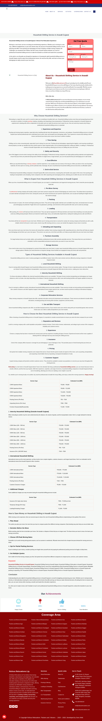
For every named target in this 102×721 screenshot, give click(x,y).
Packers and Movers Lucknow (59, 648)
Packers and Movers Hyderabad (59, 636)
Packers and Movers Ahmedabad (18, 619)
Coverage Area (78, 11)
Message (70, 60)
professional (14, 191)
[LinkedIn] (92, 5)
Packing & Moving (45, 682)
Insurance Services (46, 702)
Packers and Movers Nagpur (78, 628)
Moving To (83, 54)
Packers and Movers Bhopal (16, 644)
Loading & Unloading (46, 686)
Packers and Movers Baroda (16, 640)
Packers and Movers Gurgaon (59, 623)
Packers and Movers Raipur (78, 648)
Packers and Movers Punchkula (39, 660)
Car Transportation (46, 694)
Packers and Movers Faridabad (39, 648)
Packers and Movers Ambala (16, 628)
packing (30, 121)
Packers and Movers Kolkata (58, 640)
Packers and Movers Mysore (78, 619)
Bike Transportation (46, 690)
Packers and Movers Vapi (16, 660)
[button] (4, 717)
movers (21, 212)
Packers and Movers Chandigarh (40, 628)
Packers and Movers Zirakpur (39, 656)
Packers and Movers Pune (78, 644)
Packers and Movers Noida (78, 636)
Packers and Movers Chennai (39, 632)
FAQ (59, 682)
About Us (52, 11)
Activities (68, 11)
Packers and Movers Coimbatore (40, 640)
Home (46, 11)
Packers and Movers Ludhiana (59, 644)
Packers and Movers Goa (58, 619)
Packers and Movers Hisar (58, 632)
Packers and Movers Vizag (58, 660)
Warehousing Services (47, 698)
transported (24, 221)
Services (60, 11)
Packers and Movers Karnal (38, 652)
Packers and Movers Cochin (38, 636)
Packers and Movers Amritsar (17, 632)
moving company (31, 163)
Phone (82, 44)
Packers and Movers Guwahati (59, 628)
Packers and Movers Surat (16, 656)
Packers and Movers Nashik (78, 632)
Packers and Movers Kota (78, 660)
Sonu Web (79, 717)
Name (69, 44)
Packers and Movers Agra (16, 623)
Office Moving (44, 678)
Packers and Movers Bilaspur (39, 623)
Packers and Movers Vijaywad (59, 656)
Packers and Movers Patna (78, 640)
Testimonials (61, 678)
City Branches (61, 686)
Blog (59, 690)
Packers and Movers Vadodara (59, 652)
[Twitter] (88, 5)
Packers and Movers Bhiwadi (17, 648)
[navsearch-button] (94, 11)
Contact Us (87, 11)
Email (69, 49)
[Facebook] (85, 5)
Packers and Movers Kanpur (78, 656)
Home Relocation (45, 674)
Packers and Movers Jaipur (78, 652)
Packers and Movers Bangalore (17, 636)
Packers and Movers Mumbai (79, 623)
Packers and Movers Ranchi (16, 652)
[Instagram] (95, 5)
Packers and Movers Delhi (38, 644)
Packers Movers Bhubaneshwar (40, 619)
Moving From (71, 54)
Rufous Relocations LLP (59, 83)
